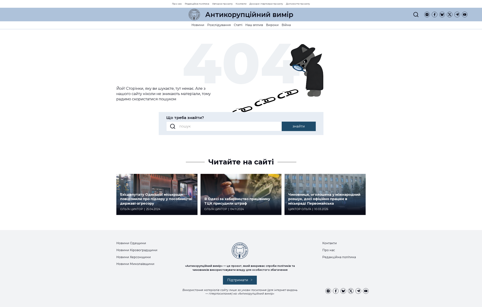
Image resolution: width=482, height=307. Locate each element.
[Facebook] (434, 14)
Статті (238, 25)
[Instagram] (427, 14)
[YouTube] (465, 14)
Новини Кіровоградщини (136, 250)
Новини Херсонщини (133, 257)
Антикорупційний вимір (249, 14)
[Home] (194, 14)
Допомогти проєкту (298, 3)
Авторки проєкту (222, 3)
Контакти (241, 3)
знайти (299, 126)
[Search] (416, 14)
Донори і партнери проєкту (266, 3)
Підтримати (237, 280)
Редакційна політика (197, 3)
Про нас (177, 3)
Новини (197, 25)
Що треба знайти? (185, 118)
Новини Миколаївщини (135, 264)
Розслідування (219, 25)
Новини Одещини (131, 243)
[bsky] (442, 14)
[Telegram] (457, 14)
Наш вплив (254, 25)
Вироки (272, 25)
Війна (286, 25)
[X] (449, 14)
